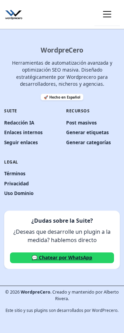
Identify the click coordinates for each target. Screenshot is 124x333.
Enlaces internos (23, 132)
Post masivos (81, 122)
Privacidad (16, 183)
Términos (14, 173)
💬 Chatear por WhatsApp (62, 257)
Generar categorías (88, 142)
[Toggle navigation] (107, 14)
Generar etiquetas (87, 132)
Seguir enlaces (21, 142)
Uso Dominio (18, 193)
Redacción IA (19, 122)
